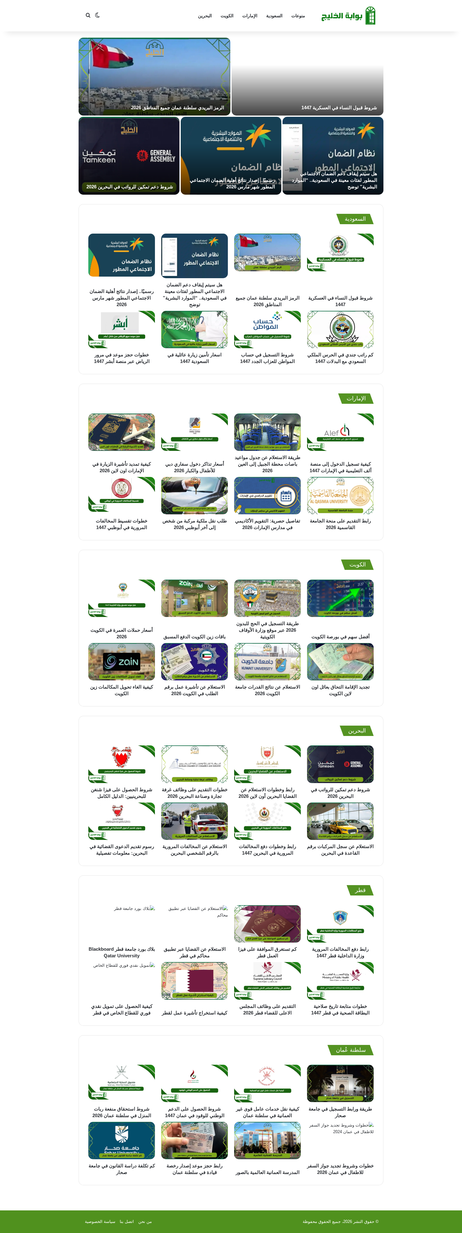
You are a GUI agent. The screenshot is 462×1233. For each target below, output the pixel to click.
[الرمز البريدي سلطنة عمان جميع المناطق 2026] (154, 77)
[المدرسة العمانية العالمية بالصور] (267, 1144)
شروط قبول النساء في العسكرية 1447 (339, 107)
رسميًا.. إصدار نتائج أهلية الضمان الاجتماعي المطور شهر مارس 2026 (122, 298)
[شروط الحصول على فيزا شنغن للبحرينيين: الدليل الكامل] (121, 764)
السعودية (274, 15)
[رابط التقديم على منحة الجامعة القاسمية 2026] (340, 495)
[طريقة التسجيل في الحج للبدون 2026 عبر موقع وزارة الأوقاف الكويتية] (267, 598)
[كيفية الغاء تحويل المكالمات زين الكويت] (121, 661)
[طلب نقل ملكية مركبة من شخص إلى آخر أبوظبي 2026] (194, 495)
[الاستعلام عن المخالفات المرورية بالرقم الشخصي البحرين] (194, 821)
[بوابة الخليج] (349, 15)
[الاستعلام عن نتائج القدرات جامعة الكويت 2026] (267, 661)
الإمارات (249, 15)
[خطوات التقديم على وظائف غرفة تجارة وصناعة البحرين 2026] (194, 764)
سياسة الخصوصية (100, 1221)
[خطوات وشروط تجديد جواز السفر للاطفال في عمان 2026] (340, 1141)
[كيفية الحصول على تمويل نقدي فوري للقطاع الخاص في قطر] (121, 981)
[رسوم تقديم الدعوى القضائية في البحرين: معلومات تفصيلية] (121, 821)
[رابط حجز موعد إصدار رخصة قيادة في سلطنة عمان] (194, 1141)
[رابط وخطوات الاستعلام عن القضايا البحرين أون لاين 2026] (267, 764)
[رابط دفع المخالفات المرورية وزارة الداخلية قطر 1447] (340, 924)
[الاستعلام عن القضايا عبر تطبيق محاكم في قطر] (194, 924)
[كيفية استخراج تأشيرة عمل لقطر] (194, 984)
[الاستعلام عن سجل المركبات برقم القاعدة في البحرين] (340, 821)
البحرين (205, 15)
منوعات (298, 15)
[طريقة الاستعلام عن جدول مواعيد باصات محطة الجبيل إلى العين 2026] (267, 432)
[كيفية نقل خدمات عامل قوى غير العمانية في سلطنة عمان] (267, 1083)
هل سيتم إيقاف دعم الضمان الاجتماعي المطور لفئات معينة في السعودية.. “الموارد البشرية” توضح (334, 180)
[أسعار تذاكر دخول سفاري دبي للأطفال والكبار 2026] (194, 435)
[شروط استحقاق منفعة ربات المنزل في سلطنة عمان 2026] (121, 1083)
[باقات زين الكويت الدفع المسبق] (194, 605)
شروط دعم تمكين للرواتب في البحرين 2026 (129, 186)
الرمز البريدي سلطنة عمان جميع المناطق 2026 (177, 107)
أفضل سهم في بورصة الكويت (340, 636)
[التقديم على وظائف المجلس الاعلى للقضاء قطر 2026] (267, 981)
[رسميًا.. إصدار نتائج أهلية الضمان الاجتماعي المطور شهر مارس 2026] (231, 156)
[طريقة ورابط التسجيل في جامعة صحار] (340, 1083)
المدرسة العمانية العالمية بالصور (268, 1172)
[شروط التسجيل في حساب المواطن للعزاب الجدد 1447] (267, 330)
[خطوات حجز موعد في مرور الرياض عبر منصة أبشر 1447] (121, 330)
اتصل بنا (127, 1221)
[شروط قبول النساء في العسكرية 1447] (307, 77)
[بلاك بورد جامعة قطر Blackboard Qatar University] (121, 924)
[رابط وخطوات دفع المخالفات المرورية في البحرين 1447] (267, 821)
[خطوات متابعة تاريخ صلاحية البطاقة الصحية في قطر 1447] (340, 981)
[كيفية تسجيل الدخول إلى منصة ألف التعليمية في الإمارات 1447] (340, 435)
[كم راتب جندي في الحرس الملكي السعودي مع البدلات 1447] (340, 330)
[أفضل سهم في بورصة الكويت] (340, 605)
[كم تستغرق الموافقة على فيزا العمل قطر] (267, 924)
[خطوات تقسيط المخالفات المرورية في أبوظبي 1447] (121, 495)
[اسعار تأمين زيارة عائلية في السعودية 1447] (194, 330)
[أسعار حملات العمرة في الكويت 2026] (121, 602)
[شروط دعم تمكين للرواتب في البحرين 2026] (129, 156)
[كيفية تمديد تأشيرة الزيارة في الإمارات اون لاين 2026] (121, 435)
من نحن (145, 1221)
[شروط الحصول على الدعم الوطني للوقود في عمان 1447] (194, 1083)
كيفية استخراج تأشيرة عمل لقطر (194, 1012)
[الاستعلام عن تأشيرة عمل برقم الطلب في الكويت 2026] (194, 661)
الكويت (227, 15)
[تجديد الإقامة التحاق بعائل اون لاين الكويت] (340, 661)
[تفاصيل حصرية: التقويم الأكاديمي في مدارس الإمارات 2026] (267, 495)
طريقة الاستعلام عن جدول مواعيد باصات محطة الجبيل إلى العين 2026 (267, 464)
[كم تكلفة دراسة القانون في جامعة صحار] (121, 1141)
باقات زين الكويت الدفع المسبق (194, 636)
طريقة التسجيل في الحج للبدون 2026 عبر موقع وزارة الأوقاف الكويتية (267, 630)
